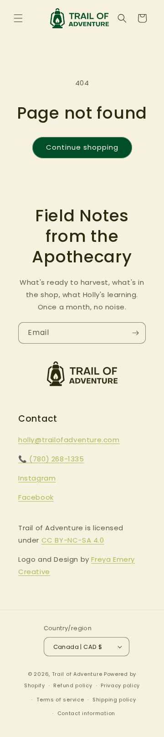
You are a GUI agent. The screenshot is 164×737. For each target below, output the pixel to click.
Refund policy (72, 685)
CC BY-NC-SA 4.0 (72, 540)
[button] (18, 18)
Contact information (86, 713)
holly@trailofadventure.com (69, 439)
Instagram (37, 478)
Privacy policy (120, 685)
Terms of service (60, 699)
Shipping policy (114, 699)
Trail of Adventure (77, 674)
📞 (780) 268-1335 (51, 459)
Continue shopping (82, 147)
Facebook (36, 497)
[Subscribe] (135, 333)
